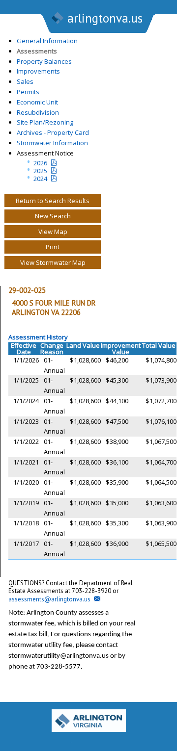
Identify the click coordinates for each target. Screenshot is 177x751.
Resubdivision (38, 112)
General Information (47, 40)
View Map (52, 231)
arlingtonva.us (105, 18)
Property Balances (44, 61)
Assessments (37, 51)
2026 (40, 162)
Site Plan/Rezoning (45, 122)
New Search (53, 215)
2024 (40, 178)
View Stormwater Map (53, 262)
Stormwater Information (52, 142)
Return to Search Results (52, 200)
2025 (40, 170)
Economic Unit (37, 102)
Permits (28, 91)
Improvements (38, 71)
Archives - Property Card (53, 132)
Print (52, 246)
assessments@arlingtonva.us (49, 599)
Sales (25, 81)
